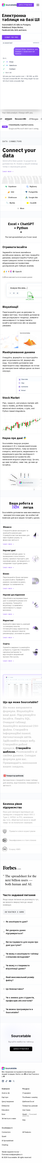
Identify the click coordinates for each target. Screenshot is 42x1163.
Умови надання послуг (10, 1152)
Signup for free (11, 37)
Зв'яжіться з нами (9, 1118)
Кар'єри (5, 1097)
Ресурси (25, 1089)
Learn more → (7, 171)
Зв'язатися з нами (14, 912)
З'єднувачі (26, 1093)
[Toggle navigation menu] (38, 5)
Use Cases (26, 1110)
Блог (3, 1114)
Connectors (6, 1132)
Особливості (7, 1128)
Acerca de (6, 1093)
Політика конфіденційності (12, 1154)
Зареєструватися (25, 5)
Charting (5, 1145)
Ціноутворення (8, 1101)
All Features (26, 1132)
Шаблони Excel (28, 1101)
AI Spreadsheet (7, 1141)
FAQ (23, 1120)
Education (5, 1110)
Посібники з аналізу (30, 1097)
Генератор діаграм (30, 1106)
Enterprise (5, 1106)
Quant (29, 1115)
